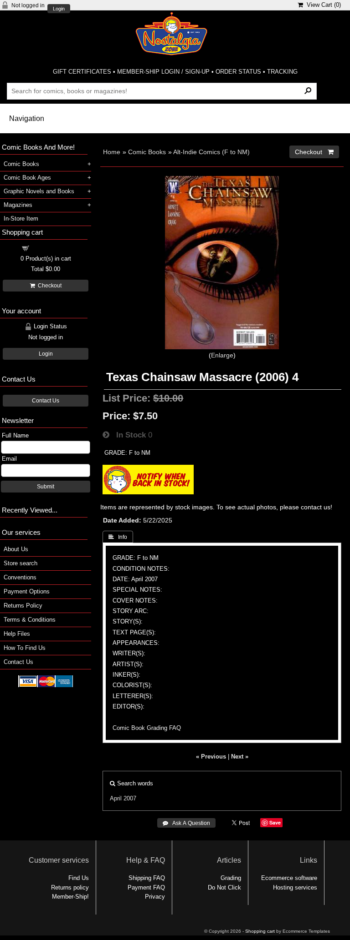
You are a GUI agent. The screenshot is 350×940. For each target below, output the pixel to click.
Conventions (20, 577)
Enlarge (222, 355)
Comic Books (147, 152)
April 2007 (123, 798)
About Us (16, 549)
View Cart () (322, 4)
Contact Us (45, 400)
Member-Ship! (70, 896)
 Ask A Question (186, 823)
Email (9, 458)
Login (59, 8)
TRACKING (282, 71)
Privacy (155, 896)
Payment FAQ (146, 887)
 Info (117, 537)
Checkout (48, 285)
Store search (20, 563)
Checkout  (314, 152)
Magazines (18, 204)
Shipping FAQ (147, 878)
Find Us (78, 878)
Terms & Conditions (30, 619)
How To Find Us (25, 647)
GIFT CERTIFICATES (82, 71)
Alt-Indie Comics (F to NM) (211, 152)
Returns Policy (23, 605)
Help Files (17, 633)
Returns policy (70, 887)
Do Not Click (224, 887)
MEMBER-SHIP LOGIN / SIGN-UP (163, 71)
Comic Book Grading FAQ (147, 727)
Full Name (15, 435)
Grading (231, 878)
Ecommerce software (289, 878)
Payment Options (27, 591)
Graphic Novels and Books (39, 191)
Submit (45, 486)
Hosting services (295, 887)
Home (111, 152)
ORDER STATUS (238, 71)
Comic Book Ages (27, 177)
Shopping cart (51, 247)
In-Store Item (21, 218)
